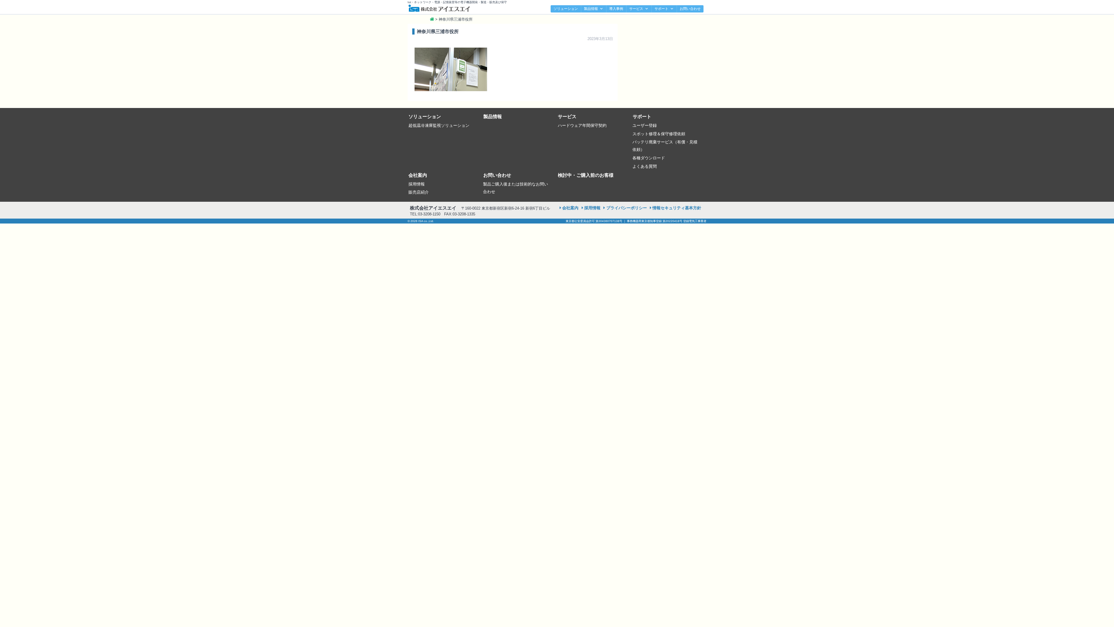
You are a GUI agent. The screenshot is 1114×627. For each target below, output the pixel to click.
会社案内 (417, 175)
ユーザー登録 (644, 125)
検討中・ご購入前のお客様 (586, 175)
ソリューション (566, 9)
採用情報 (416, 184)
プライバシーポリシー (626, 208)
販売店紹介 (418, 192)
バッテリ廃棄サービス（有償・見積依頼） (664, 146)
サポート (661, 9)
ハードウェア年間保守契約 (582, 125)
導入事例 (616, 9)
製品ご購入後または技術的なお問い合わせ (515, 188)
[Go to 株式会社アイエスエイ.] (432, 19)
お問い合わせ (690, 9)
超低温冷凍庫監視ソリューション (438, 125)
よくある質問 (644, 166)
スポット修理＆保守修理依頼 (658, 133)
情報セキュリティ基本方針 (676, 208)
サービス (636, 9)
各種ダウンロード (648, 158)
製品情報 (591, 9)
